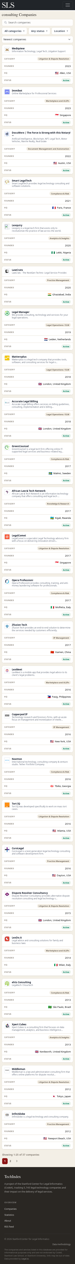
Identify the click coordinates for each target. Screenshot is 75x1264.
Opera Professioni (22, 580)
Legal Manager (20, 312)
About (7, 1220)
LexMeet (17, 669)
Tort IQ (16, 803)
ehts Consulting (21, 982)
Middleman (18, 1069)
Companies (10, 1208)
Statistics (9, 1214)
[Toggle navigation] (68, 5)
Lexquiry (17, 225)
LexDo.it (17, 937)
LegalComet (19, 535)
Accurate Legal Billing (25, 401)
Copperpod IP (19, 714)
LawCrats (17, 270)
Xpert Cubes (19, 1024)
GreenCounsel (20, 446)
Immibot (17, 90)
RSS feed (9, 1226)
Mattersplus (19, 356)
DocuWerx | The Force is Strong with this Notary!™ (41, 134)
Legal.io (25, 1258)
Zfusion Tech (19, 624)
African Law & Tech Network (29, 490)
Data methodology (61, 1244)
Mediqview (18, 48)
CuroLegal (18, 848)
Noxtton (17, 759)
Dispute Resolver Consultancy (30, 893)
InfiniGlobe (18, 1114)
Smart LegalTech (22, 180)
